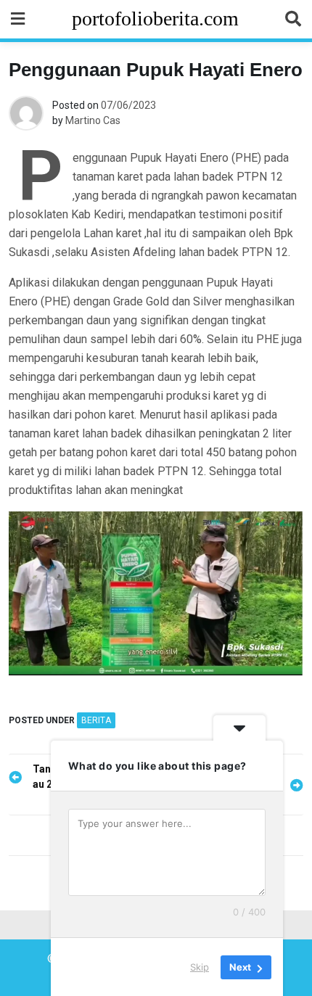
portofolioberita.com (155, 18)
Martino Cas (92, 120)
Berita (96, 720)
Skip (199, 966)
